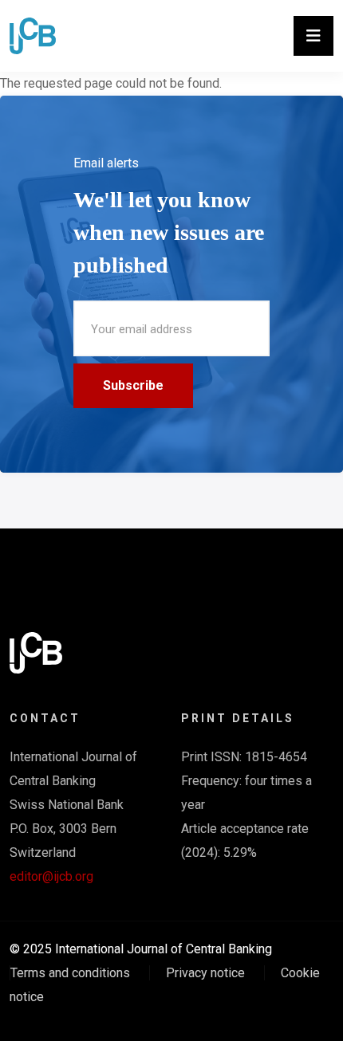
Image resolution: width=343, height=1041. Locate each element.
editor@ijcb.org (51, 876)
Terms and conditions (70, 972)
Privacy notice (205, 972)
